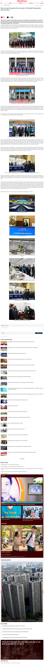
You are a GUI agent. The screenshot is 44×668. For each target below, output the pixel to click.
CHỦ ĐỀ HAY (4, 661)
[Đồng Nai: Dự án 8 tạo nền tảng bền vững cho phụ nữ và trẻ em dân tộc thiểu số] (4, 366)
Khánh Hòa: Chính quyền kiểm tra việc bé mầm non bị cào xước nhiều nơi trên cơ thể (17, 628)
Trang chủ (2, 5)
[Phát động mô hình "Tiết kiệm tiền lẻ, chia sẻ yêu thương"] (4, 442)
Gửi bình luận (39, 333)
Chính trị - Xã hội (6, 5)
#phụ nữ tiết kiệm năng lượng (6, 662)
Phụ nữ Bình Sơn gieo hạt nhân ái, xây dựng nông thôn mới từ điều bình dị (20, 382)
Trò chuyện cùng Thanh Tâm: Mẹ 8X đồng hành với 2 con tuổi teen (14, 556)
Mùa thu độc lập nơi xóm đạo (13, 405)
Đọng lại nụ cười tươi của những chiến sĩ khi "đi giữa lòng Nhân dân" (19, 446)
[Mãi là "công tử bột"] (22, 538)
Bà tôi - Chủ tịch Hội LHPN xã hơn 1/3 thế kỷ (15, 423)
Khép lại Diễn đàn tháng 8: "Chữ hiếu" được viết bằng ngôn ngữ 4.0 (12, 466)
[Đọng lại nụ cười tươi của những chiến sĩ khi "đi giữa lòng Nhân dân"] (4, 448)
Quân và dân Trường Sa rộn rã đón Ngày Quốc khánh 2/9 (17, 411)
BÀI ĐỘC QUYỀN (6, 560)
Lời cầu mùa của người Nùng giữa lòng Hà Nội (11, 634)
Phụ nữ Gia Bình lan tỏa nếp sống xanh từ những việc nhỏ (18, 399)
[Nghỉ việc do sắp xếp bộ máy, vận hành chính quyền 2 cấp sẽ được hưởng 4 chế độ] (4, 372)
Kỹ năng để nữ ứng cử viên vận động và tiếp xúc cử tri (17, 353)
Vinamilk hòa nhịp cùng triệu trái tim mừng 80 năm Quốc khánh (19, 417)
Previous (1, 591)
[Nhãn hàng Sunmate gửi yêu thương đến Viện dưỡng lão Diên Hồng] (4, 378)
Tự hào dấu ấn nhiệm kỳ (5, 519)
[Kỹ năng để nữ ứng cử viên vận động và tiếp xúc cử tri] (4, 355)
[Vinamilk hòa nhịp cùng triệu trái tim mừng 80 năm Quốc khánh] (4, 419)
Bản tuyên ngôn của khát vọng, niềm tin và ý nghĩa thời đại (18, 434)
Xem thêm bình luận (4, 336)
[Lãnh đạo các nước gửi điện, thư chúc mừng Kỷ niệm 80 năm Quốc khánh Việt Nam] (4, 454)
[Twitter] (8, 17)
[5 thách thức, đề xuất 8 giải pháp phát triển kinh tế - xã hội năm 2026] (4, 361)
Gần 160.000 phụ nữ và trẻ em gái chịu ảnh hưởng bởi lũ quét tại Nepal (15, 637)
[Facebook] (4, 17)
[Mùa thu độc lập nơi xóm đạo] (4, 407)
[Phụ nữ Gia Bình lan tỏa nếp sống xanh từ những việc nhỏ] (4, 401)
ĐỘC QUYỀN (20, 3)
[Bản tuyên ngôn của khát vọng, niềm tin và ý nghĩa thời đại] (4, 436)
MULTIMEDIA (31, 3)
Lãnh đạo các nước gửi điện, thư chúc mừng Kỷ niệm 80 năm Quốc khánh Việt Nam (22, 452)
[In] (12, 17)
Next (42, 591)
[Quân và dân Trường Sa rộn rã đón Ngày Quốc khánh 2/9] (4, 413)
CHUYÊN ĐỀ (41, 3)
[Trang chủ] (1, 3)
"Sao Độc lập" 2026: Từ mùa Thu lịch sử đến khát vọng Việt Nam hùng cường (14, 471)
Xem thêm (22, 458)
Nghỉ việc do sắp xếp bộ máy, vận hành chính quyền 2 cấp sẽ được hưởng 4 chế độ (22, 370)
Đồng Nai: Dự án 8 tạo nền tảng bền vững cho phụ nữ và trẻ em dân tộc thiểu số (21, 364)
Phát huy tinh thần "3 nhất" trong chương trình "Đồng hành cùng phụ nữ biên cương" (32, 520)
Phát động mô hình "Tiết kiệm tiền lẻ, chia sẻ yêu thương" (18, 440)
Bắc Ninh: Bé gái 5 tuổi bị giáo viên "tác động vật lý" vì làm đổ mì (14, 625)
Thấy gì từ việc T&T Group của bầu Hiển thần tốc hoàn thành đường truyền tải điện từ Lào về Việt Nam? (25, 394)
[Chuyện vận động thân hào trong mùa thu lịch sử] (4, 430)
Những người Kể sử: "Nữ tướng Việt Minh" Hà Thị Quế (10, 464)
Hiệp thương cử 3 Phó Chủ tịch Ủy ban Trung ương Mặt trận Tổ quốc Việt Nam (21, 341)
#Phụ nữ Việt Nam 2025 (16, 662)
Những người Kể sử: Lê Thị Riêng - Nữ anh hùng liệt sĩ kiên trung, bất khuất (18, 504)
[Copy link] (14, 17)
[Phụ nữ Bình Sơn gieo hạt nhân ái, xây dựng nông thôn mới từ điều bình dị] (4, 384)
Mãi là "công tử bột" (4, 473)
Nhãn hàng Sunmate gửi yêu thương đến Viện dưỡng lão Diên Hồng (19, 376)
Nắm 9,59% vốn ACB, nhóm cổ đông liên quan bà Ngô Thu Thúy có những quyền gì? (22, 620)
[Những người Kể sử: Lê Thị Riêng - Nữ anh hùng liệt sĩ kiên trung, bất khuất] (22, 490)
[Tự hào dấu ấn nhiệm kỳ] (11, 512)
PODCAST (4, 523)
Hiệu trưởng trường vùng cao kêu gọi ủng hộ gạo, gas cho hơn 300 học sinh (15, 631)
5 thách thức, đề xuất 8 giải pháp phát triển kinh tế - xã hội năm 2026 (19, 359)
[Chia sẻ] (10, 17)
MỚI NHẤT (10, 3)
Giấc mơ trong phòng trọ (7, 554)
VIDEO (3, 475)
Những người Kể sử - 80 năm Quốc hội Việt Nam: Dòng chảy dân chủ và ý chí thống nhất (23, 347)
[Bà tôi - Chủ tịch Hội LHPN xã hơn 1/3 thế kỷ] (4, 425)
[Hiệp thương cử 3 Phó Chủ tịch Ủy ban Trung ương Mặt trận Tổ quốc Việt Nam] (4, 343)
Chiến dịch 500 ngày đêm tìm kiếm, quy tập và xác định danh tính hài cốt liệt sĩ (21, 643)
